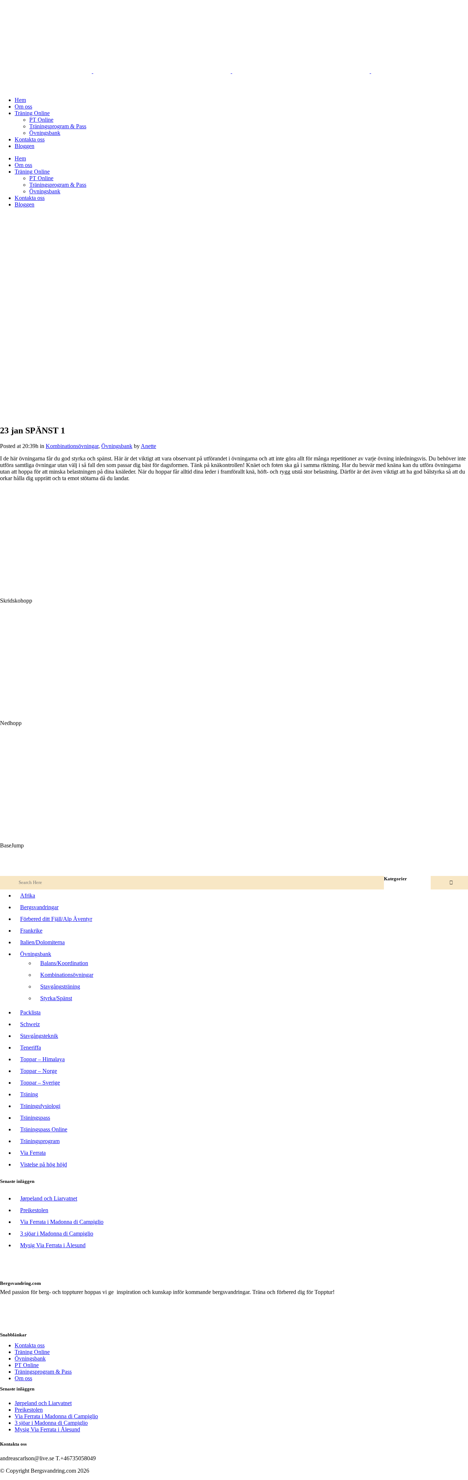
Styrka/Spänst (56, 998)
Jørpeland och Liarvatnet (48, 1198)
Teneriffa (30, 1047)
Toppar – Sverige (40, 1082)
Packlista (30, 1012)
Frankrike (31, 930)
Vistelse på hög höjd (43, 1164)
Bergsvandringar (39, 907)
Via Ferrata (33, 1153)
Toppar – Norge (38, 1071)
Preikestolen (34, 1210)
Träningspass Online (43, 1129)
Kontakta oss (30, 1345)
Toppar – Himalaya (42, 1059)
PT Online (27, 1365)
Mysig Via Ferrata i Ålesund (53, 1245)
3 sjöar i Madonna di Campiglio (56, 1233)
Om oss (23, 1378)
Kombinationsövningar (72, 446)
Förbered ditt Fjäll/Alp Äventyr (56, 919)
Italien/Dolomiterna (42, 942)
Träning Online (32, 1352)
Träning (29, 1094)
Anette (148, 446)
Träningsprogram (40, 1141)
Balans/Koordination (64, 963)
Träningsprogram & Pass (43, 1372)
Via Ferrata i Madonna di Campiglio (61, 1222)
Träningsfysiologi (40, 1106)
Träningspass (35, 1118)
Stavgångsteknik (39, 1036)
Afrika (27, 895)
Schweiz (30, 1024)
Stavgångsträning (60, 986)
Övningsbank (116, 446)
